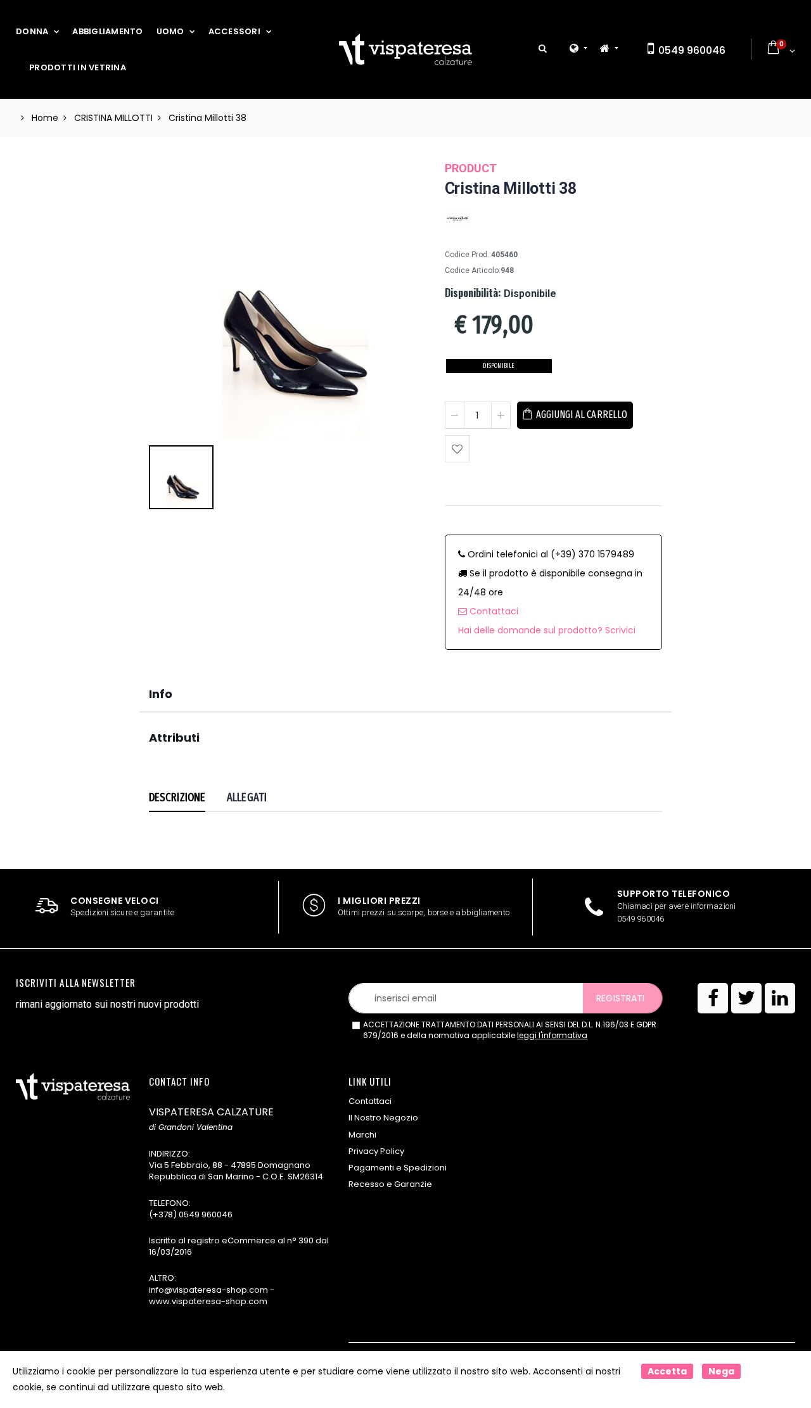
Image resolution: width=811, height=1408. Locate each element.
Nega (721, 1371)
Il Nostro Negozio (383, 1118)
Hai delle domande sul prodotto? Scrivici (546, 630)
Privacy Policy (376, 1151)
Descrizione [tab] (177, 797)
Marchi (362, 1135)
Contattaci (492, 611)
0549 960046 (690, 50)
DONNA (32, 31)
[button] (543, 49)
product (471, 168)
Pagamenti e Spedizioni (397, 1168)
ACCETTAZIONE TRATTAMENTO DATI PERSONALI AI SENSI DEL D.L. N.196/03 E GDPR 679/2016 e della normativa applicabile (509, 1030)
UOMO (170, 31)
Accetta (667, 1371)
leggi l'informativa (552, 1035)
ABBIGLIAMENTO (107, 31)
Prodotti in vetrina (77, 67)
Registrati (620, 998)
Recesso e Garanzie (390, 1184)
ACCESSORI (234, 31)
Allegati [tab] (247, 797)
